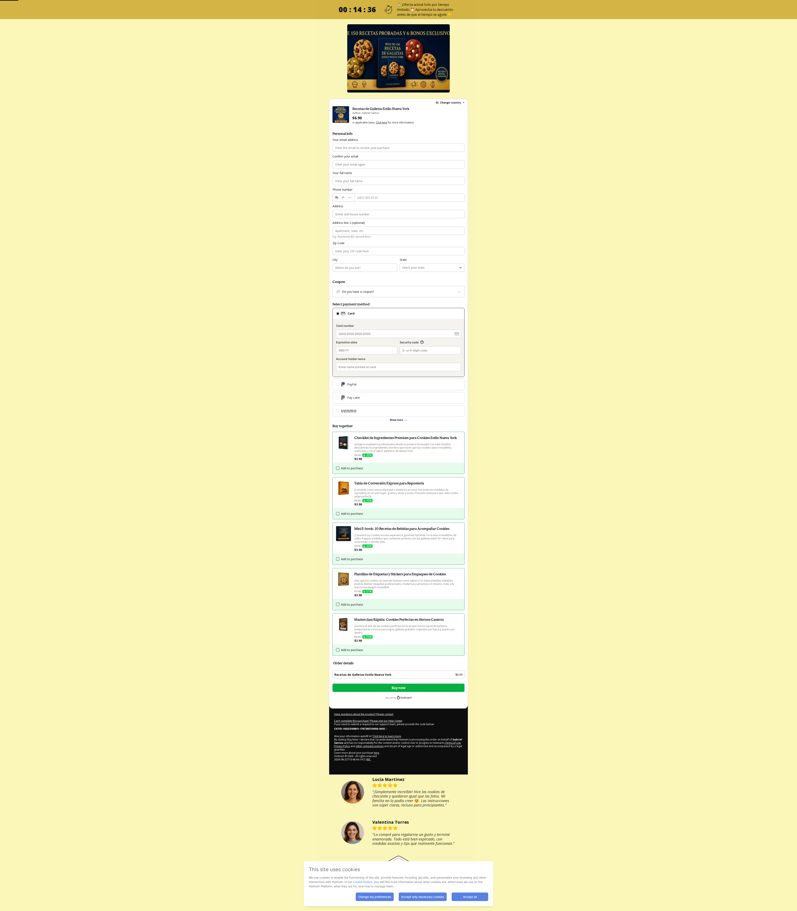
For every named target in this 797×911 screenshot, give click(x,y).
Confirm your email (345, 156)
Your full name (342, 173)
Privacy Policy (342, 746)
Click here (381, 122)
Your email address (345, 140)
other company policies (370, 746)
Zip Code (338, 243)
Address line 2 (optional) (348, 223)
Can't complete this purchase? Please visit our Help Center (368, 721)
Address (337, 206)
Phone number (342, 189)
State (403, 260)
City (334, 260)
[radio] (337, 313)
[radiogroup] (398, 362)
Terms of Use (452, 743)
